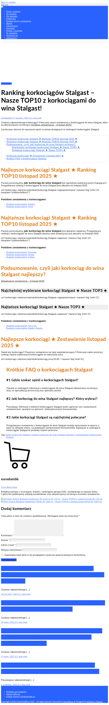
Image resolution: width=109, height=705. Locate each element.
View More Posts (9, 487)
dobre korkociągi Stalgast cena (20, 435)
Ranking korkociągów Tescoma (21, 252)
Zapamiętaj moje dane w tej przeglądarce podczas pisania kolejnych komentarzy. (45, 555)
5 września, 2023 (9, 684)
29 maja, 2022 (8, 622)
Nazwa (5, 540)
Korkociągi (6, 83)
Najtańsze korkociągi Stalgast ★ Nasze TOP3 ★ (39, 150)
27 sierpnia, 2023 (21, 118)
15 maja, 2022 (8, 656)
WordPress (68, 701)
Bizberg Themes (95, 701)
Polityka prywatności (16, 692)
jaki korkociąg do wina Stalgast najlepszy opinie (58, 435)
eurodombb (6, 118)
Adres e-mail (8, 545)
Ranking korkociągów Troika (20, 255)
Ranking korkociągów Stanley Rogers (24, 328)
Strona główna (13, 694)
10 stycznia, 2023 (9, 594)
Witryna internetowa (11, 550)
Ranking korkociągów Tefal (19, 206)
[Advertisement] (54, 62)
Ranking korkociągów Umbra (20, 257)
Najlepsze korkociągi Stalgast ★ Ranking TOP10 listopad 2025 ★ (42, 138)
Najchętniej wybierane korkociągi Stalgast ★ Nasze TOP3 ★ (46, 147)
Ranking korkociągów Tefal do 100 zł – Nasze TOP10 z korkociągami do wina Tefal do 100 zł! (52, 575)
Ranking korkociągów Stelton (20, 204)
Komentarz (7, 535)
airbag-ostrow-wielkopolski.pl (20, 696)
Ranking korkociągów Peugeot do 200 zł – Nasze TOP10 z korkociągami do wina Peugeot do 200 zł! (51, 637)
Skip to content (8, 2)
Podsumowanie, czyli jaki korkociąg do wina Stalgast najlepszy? (41, 144)
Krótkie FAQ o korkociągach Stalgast (27, 158)
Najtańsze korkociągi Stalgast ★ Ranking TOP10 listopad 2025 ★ (42, 141)
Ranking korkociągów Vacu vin (21, 326)
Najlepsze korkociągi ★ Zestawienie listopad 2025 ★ (35, 155)
